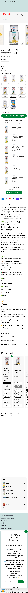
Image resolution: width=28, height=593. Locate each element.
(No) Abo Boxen (5, 523)
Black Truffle (13, 84)
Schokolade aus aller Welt (8, 518)
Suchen (3, 525)
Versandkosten (13, 112)
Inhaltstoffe (5, 333)
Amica (3, 56)
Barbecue (6, 292)
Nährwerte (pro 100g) (8, 337)
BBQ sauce (5, 84)
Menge (3, 60)
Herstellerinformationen (9, 344)
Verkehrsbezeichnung (8, 341)
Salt (5, 108)
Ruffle (21, 96)
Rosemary (13, 96)
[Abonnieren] (21, 582)
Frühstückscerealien (7, 521)
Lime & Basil (7, 301)
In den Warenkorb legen (14, 192)
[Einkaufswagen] (22, 14)
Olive (5, 96)
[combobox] (14, 19)
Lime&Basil (22, 84)
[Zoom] (22, 43)
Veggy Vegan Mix (13, 108)
